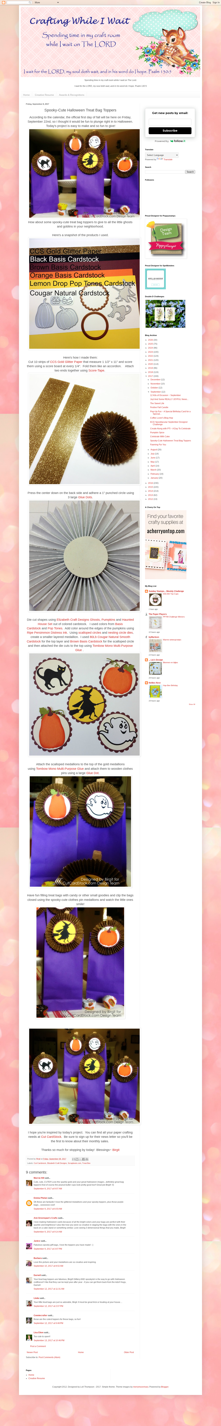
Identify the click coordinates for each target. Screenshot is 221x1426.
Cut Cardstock (40, 1163)
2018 (150, 372)
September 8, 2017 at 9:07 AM (48, 1188)
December (156, 379)
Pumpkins (108, 619)
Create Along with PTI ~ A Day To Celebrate (170, 428)
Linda (36, 1298)
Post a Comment (38, 1346)
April (153, 466)
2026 (150, 340)
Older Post (129, 1352)
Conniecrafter (40, 1315)
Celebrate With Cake (160, 436)
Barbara (38, 1258)
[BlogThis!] (77, 1159)
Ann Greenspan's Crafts (45, 1218)
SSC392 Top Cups (171, 594)
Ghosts (95, 619)
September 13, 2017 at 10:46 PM (49, 1340)
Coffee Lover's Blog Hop (161, 418)
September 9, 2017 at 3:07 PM (48, 1249)
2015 (150, 487)
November (156, 384)
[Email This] (73, 1159)
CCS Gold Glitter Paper (66, 362)
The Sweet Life (157, 403)
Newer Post (32, 1352)
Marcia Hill (39, 1178)
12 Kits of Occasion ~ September (165, 395)
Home (26, 94)
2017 (150, 376)
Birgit (115, 1150)
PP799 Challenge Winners (174, 617)
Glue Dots (85, 497)
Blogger (164, 1387)
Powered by (162, 141)
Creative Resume (44, 94)
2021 (150, 360)
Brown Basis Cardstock (86, 641)
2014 (150, 491)
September (156, 392)
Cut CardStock (51, 1136)
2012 (150, 499)
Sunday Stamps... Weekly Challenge (166, 591)
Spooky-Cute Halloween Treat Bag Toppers (170, 440)
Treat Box (86, 1163)
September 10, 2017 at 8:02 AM (48, 1266)
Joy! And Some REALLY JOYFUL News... (169, 399)
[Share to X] (80, 1159)
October (154, 388)
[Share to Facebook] (83, 1159)
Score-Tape (96, 370)
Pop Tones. (55, 628)
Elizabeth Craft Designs (73, 619)
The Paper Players (158, 614)
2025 (150, 344)
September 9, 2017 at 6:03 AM (48, 1209)
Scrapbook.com (74, 1163)
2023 (150, 352)
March (154, 470)
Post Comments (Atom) (49, 1357)
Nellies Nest (155, 683)
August (154, 449)
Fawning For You (158, 444)
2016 (150, 483)
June (153, 458)
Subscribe (170, 130)
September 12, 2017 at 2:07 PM (48, 1306)
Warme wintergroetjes (172, 640)
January (155, 478)
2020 (150, 364)
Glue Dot (92, 773)
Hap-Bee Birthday (170, 685)
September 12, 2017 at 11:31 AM (49, 1289)
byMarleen (154, 637)
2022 (150, 356)
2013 (150, 495)
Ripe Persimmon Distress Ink (47, 632)
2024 (150, 348)
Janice (37, 1241)
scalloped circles (89, 632)
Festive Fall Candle (159, 407)
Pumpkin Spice (157, 432)
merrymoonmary (140, 1387)
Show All (192, 704)
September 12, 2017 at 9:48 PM (48, 1323)
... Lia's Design (156, 660)
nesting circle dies (120, 632)
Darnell (37, 1275)
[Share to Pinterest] (87, 1159)
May (153, 462)
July (153, 454)
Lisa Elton (38, 1332)
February (155, 474)
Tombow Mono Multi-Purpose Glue (60, 768)
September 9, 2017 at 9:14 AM (48, 1232)
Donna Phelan (40, 1198)
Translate (168, 159)
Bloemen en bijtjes (170, 662)
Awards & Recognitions (71, 94)
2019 (150, 368)
